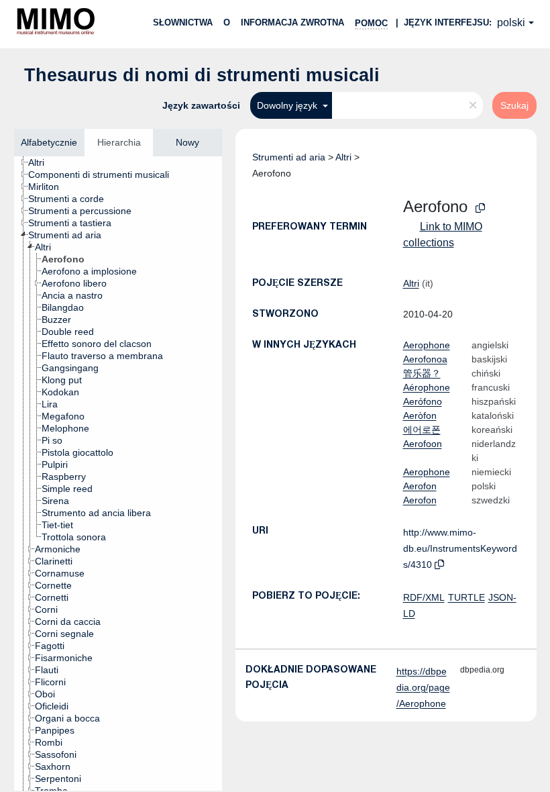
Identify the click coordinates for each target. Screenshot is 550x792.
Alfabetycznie (49, 142)
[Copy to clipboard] (480, 208)
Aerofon (420, 486)
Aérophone (426, 387)
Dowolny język (288, 105)
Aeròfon (420, 415)
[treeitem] (42, 162)
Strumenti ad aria (288, 157)
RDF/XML (424, 597)
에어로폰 (422, 429)
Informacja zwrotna (292, 22)
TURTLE (466, 597)
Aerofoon (422, 443)
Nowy (187, 142)
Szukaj (514, 105)
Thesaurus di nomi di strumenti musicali (202, 75)
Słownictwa (183, 22)
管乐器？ (422, 373)
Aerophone (426, 345)
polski (511, 22)
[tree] (118, 473)
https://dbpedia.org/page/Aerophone (423, 687)
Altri (343, 157)
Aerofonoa (425, 359)
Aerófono (422, 401)
